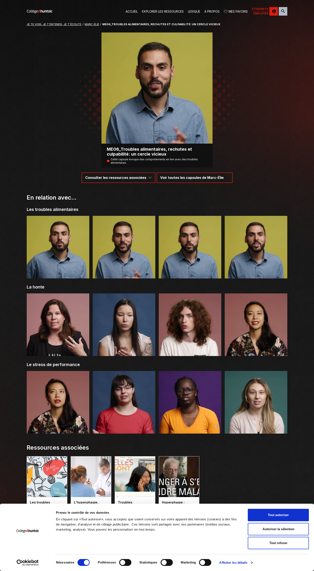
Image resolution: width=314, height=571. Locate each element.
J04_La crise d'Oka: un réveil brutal (58, 352)
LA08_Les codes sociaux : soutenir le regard (124, 428)
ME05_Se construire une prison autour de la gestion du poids (58, 273)
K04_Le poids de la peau (190, 430)
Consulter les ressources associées (115, 177)
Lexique (194, 11)
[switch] (125, 562)
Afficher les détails (233, 562)
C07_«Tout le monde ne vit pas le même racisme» (58, 428)
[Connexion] (273, 11)
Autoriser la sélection (278, 529)
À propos (212, 11)
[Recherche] (283, 11)
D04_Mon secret (190, 352)
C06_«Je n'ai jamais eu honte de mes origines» (256, 350)
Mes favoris (238, 11)
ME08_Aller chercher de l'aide (256, 275)
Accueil (132, 11)
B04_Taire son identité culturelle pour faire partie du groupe (124, 350)
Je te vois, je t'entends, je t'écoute (54, 24)
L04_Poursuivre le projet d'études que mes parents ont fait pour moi (256, 428)
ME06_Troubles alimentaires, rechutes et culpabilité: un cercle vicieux (124, 273)
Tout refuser (278, 543)
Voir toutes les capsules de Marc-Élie (192, 177)
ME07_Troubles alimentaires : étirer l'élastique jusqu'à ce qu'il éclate (190, 273)
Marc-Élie (92, 24)
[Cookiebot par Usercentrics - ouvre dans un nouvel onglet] (27, 562)
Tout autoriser (278, 515)
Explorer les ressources (163, 11)
